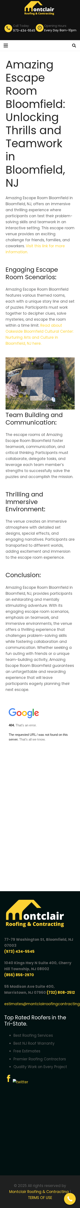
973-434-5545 (24, 30)
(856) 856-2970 (19, 974)
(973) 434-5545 (19, 951)
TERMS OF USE (40, 1197)
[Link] (40, 8)
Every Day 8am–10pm (60, 30)
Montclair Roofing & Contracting (39, 1191)
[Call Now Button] (70, 1199)
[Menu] (6, 45)
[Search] (74, 45)
